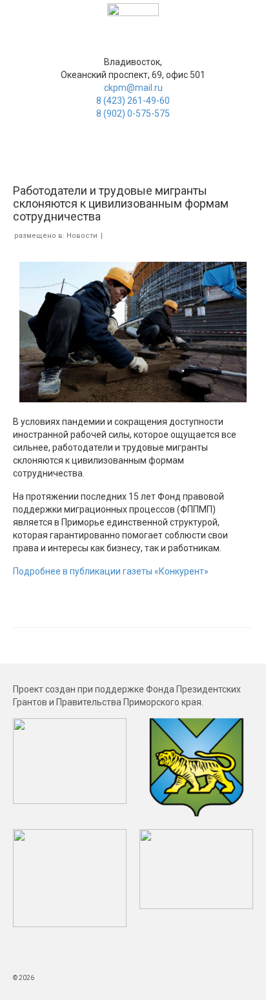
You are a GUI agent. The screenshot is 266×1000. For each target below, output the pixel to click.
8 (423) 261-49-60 (133, 100)
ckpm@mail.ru (133, 88)
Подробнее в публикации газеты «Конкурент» (111, 571)
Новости (81, 235)
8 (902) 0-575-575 (133, 113)
